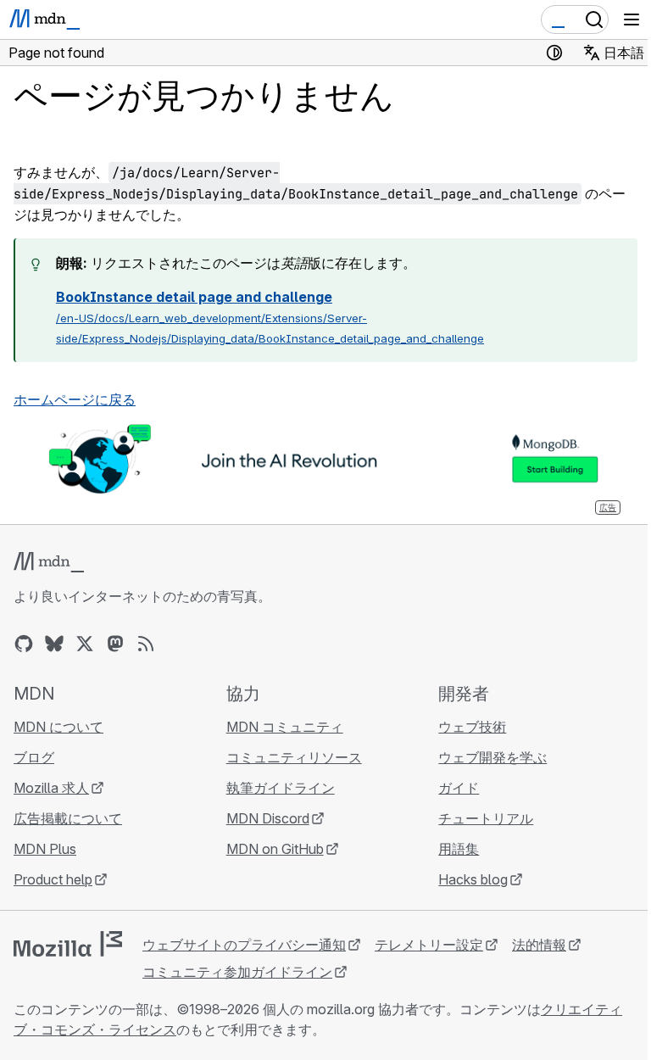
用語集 (458, 848)
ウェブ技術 (472, 726)
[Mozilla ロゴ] (68, 944)
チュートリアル (485, 818)
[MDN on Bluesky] (54, 643)
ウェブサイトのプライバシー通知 (244, 944)
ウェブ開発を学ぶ (492, 757)
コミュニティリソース (294, 757)
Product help (53, 879)
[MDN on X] (85, 643)
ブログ (34, 757)
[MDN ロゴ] (49, 562)
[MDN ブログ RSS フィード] (146, 643)
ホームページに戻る (75, 399)
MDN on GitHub (275, 848)
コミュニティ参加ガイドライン (237, 971)
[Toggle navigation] (631, 19)
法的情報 (539, 944)
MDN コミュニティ (284, 726)
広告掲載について (68, 818)
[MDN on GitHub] (24, 643)
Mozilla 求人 (51, 787)
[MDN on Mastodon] (115, 643)
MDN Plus (45, 848)
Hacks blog (473, 879)
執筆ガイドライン (280, 787)
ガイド (458, 787)
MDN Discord (267, 818)
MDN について (58, 726)
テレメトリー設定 (429, 944)
